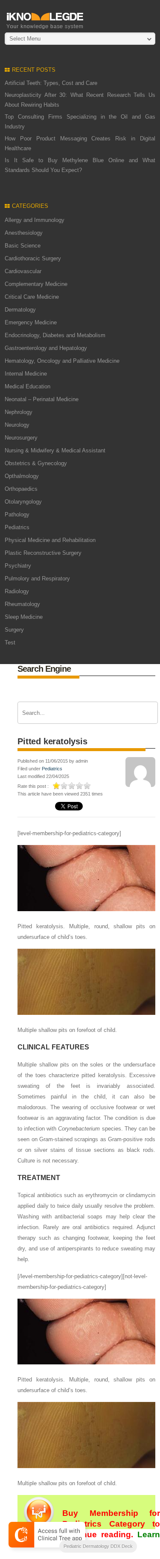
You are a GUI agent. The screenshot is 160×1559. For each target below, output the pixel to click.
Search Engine (44, 668)
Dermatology (20, 309)
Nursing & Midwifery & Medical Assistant (55, 450)
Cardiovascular (23, 271)
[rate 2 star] (64, 785)
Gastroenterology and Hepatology (46, 348)
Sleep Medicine (24, 617)
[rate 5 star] (87, 785)
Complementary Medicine (36, 284)
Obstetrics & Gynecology (36, 463)
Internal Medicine (26, 373)
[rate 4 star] (80, 785)
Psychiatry (18, 565)
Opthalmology (22, 476)
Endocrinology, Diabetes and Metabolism (55, 335)
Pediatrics (17, 527)
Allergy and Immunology (34, 220)
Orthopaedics (21, 489)
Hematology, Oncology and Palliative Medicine (62, 361)
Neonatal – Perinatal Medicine (42, 399)
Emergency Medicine (31, 322)
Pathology (17, 514)
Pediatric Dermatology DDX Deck (98, 1546)
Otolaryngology (23, 501)
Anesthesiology (24, 233)
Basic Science (23, 245)
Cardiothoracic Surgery (33, 258)
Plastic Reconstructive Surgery (43, 553)
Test (10, 642)
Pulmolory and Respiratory (37, 578)
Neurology (17, 425)
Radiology (17, 591)
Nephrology (18, 412)
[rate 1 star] (57, 785)
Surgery (14, 630)
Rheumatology (22, 604)
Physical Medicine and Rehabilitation (50, 540)
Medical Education (27, 386)
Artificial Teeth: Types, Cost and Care (51, 83)
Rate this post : (33, 786)
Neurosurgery (21, 437)
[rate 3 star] (72, 785)
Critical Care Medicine (32, 297)
